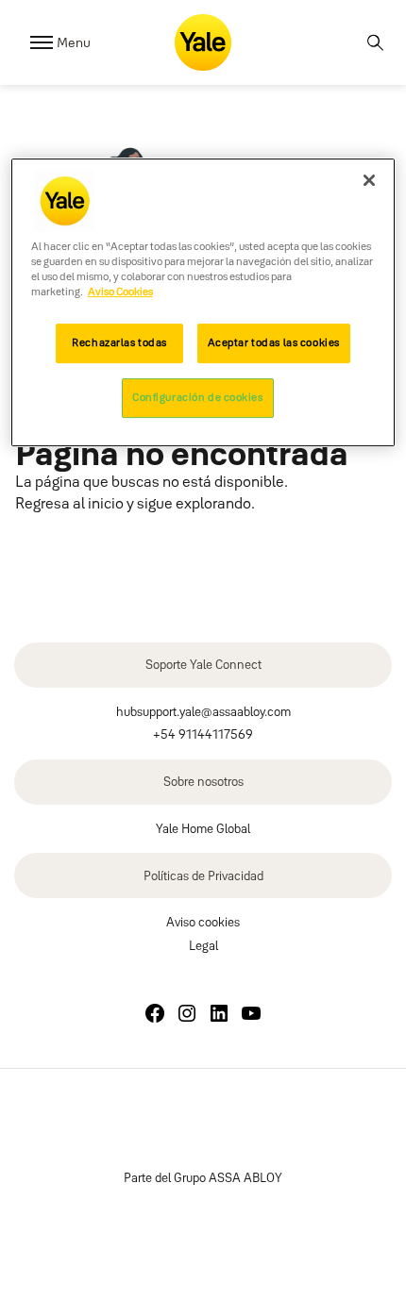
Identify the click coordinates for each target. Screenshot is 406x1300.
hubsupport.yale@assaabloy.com (203, 711)
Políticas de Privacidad (203, 875)
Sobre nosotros (203, 781)
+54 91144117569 (203, 734)
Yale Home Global (203, 828)
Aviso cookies (203, 921)
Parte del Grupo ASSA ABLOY (203, 1177)
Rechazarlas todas (119, 342)
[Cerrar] (369, 180)
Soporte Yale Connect (203, 664)
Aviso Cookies (120, 292)
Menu (74, 42)
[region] (203, 302)
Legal (203, 945)
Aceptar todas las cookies (274, 342)
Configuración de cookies (197, 397)
